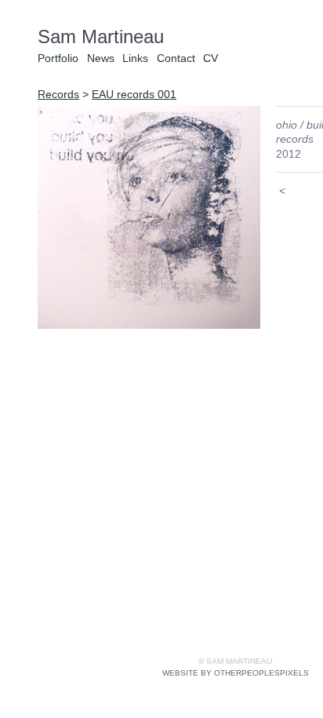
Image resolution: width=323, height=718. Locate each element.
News (100, 58)
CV (210, 58)
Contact (176, 58)
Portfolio (58, 58)
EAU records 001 (134, 94)
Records (58, 94)
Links (135, 58)
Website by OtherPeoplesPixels (235, 673)
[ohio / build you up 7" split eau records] (149, 217)
